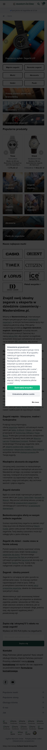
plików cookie (20, 352)
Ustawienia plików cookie (23, 394)
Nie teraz (35, 402)
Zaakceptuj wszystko (23, 387)
